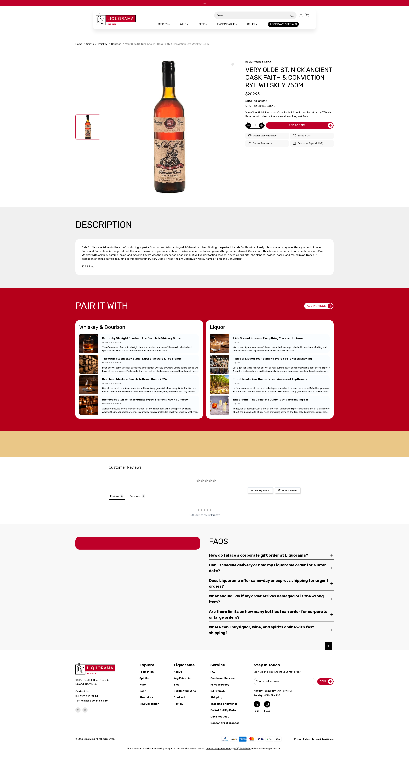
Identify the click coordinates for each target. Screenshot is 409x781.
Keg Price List (183, 678)
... (204, 3)
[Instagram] (85, 710)
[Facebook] (78, 710)
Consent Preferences (224, 723)
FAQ (213, 671)
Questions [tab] (135, 496)
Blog (177, 684)
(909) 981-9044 (242, 748)
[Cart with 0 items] (309, 15)
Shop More (146, 697)
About (178, 671)
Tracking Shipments (223, 703)
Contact (179, 697)
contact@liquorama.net (218, 748)
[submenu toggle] (172, 24)
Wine (142, 684)
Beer (142, 691)
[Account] (301, 15)
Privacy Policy (219, 684)
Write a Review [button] (289, 490)
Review (178, 703)
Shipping (216, 697)
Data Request (219, 716)
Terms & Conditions (323, 739)
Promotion (146, 671)
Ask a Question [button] (262, 490)
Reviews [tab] (114, 496)
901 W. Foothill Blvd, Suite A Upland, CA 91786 (92, 682)
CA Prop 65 (217, 691)
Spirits (144, 678)
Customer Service (222, 678)
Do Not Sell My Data (223, 710)
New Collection (149, 703)
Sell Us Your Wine (185, 691)
